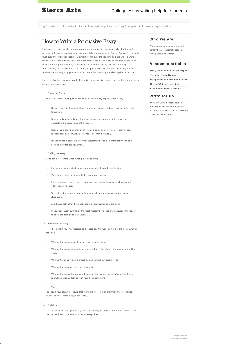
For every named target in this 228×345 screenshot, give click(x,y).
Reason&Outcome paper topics (165, 84)
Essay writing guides (100, 26)
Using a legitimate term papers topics (168, 79)
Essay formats (47, 26)
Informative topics (71, 26)
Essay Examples (127, 26)
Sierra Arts (61, 10)
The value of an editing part (163, 75)
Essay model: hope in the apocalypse (168, 70)
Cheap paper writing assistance (165, 88)
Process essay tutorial (155, 26)
